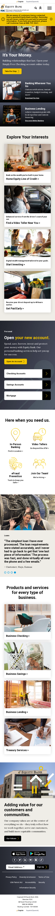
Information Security (27, 888)
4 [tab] (15, 572)
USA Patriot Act (16, 882)
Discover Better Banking (34, 120)
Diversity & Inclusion (27, 877)
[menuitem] (32, 2)
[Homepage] (11, 6)
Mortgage (11, 396)
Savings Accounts (15, 385)
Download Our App (32, 98)
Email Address (16, 867)
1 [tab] (5, 572)
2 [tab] (8, 572)
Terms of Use (43, 877)
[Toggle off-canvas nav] (49, 8)
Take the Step (11, 71)
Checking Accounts (16, 373)
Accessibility (30, 882)
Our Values (11, 838)
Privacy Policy (11, 877)
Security (41, 882)
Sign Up (40, 867)
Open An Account (14, 361)
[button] (40, 7)
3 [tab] (12, 572)
